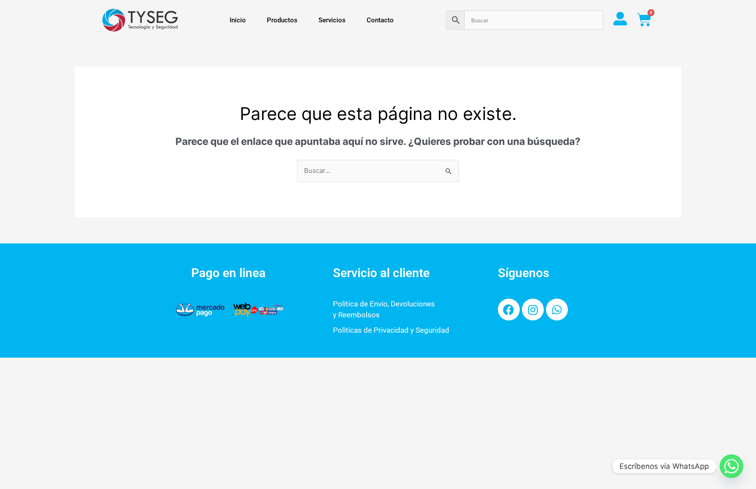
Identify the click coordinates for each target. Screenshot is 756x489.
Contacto (380, 20)
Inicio (238, 20)
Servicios (332, 20)
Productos (282, 20)
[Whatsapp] (731, 466)
